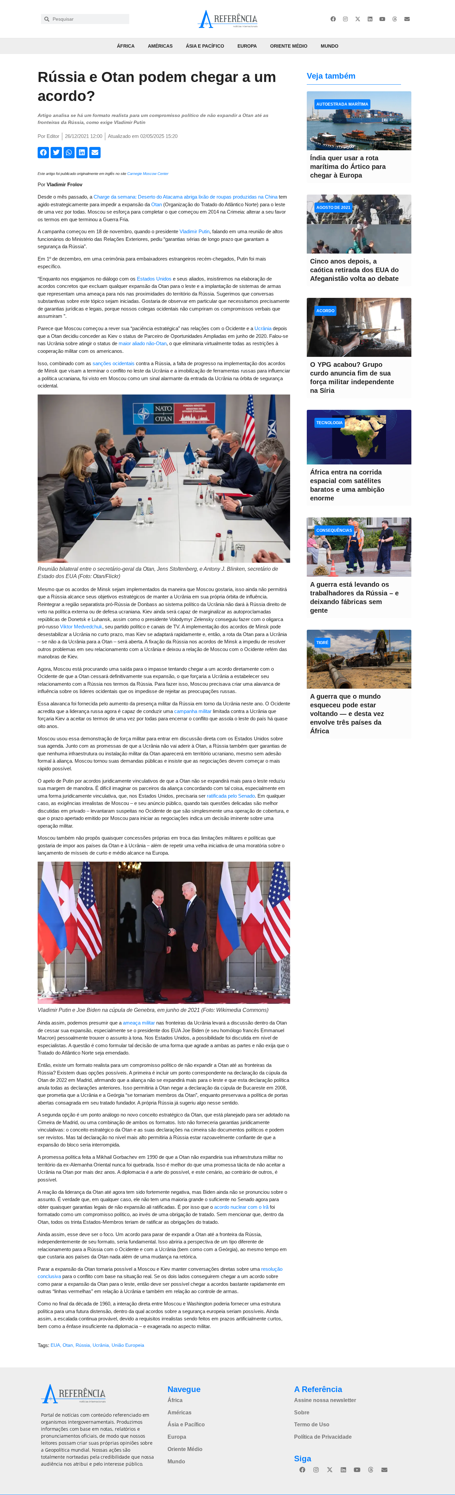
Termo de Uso (311, 1424)
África (126, 46)
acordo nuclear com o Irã (241, 1207)
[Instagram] (345, 19)
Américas (160, 46)
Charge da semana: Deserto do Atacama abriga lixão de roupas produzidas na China (185, 197)
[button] (43, 152)
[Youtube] (382, 19)
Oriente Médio (288, 46)
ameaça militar (139, 1023)
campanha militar (193, 711)
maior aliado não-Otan (143, 343)
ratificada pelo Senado (231, 796)
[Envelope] (407, 19)
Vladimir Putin (195, 231)
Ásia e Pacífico (205, 46)
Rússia (83, 1345)
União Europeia (128, 1345)
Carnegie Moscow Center (148, 174)
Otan (156, 204)
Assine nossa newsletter (325, 1400)
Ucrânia (262, 328)
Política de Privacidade (323, 1437)
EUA (55, 1345)
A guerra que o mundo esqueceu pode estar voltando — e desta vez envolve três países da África (347, 714)
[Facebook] (333, 19)
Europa (247, 46)
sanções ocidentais (114, 363)
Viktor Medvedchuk (81, 626)
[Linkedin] (370, 19)
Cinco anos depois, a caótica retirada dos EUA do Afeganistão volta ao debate (354, 270)
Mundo (329, 46)
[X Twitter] (357, 19)
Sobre (301, 1412)
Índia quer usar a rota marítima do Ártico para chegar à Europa (348, 166)
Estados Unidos (154, 279)
